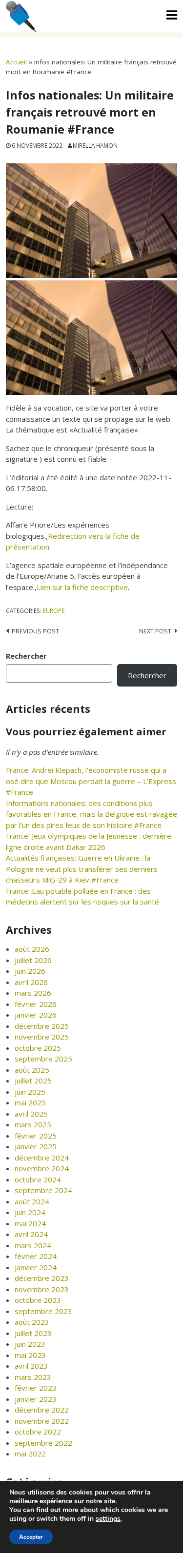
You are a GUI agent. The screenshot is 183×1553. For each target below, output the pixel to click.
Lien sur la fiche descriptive (82, 587)
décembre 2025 (42, 1026)
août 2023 (32, 1322)
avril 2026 (31, 982)
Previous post (35, 631)
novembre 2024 (42, 1168)
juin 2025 (30, 1092)
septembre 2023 (43, 1311)
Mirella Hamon (95, 145)
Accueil (16, 62)
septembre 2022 (43, 1443)
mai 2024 (30, 1223)
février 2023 (36, 1388)
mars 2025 (33, 1124)
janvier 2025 (36, 1146)
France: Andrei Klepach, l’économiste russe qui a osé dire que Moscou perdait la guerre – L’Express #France (91, 781)
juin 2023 (30, 1344)
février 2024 (36, 1256)
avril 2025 (31, 1114)
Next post (155, 631)
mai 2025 (30, 1102)
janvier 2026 (36, 1015)
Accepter (31, 1537)
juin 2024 (30, 1212)
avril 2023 (31, 1366)
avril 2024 (31, 1234)
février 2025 (36, 1135)
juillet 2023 (33, 1333)
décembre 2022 (42, 1410)
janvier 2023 (36, 1399)
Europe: (54, 610)
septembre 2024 (43, 1190)
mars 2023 (33, 1377)
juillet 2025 (33, 1080)
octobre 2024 (38, 1179)
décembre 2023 (42, 1278)
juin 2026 (30, 971)
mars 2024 (33, 1245)
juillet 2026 (33, 960)
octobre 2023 (38, 1300)
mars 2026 (33, 993)
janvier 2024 (36, 1267)
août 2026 (32, 949)
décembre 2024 (42, 1157)
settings (108, 1518)
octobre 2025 (38, 1048)
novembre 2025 (42, 1037)
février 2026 (36, 1004)
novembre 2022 (42, 1421)
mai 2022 (30, 1453)
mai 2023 (30, 1355)
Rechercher (26, 656)
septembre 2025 (43, 1058)
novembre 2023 (42, 1289)
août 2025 (32, 1070)
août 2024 (32, 1201)
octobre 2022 (38, 1431)
